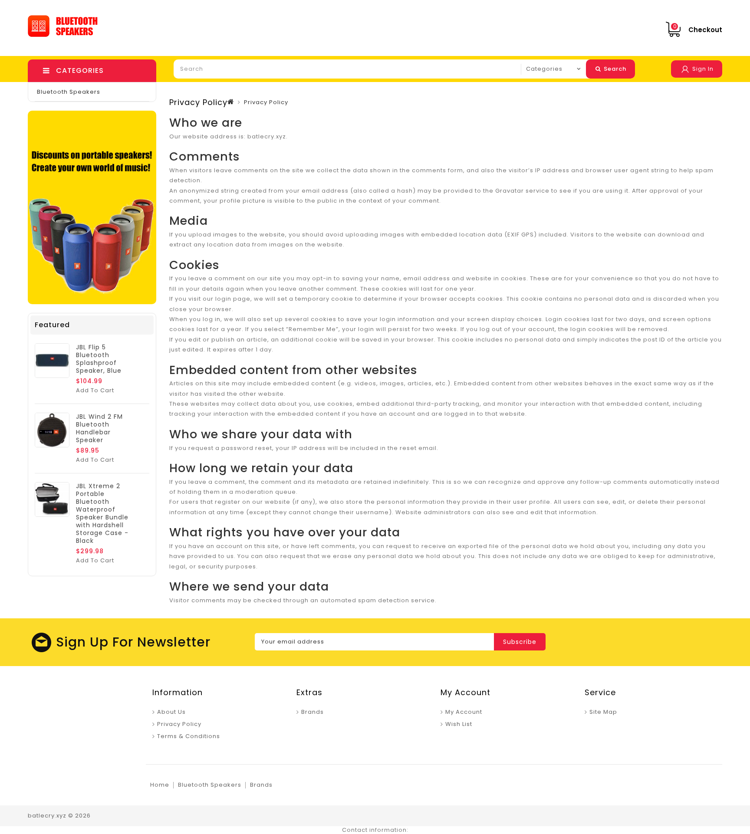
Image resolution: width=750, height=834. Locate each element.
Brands (312, 712)
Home (159, 785)
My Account (463, 712)
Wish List (458, 724)
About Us (171, 712)
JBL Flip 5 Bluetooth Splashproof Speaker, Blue (99, 359)
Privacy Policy (179, 724)
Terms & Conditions (188, 736)
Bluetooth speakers (68, 92)
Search (614, 69)
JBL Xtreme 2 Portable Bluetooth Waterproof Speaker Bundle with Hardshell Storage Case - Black (102, 513)
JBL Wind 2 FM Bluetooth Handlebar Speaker (99, 428)
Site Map (603, 712)
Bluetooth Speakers (209, 785)
